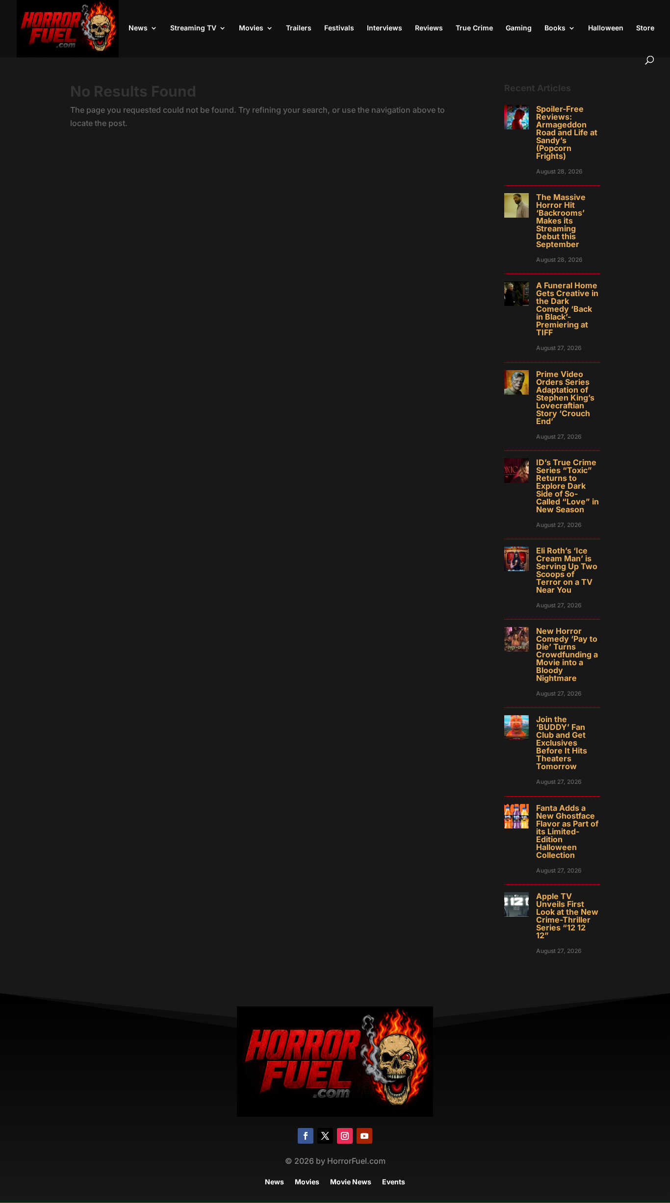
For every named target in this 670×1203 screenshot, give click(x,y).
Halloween (605, 28)
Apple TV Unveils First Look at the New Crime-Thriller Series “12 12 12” (567, 915)
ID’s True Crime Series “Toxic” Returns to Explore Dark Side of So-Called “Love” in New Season (567, 485)
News (138, 28)
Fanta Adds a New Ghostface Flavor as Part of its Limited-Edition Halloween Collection (567, 831)
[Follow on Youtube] (364, 1136)
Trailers (298, 28)
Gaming (519, 28)
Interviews (384, 28)
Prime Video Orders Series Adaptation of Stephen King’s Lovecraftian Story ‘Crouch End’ (565, 397)
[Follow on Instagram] (345, 1136)
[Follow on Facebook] (305, 1136)
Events (393, 1182)
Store (645, 28)
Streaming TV (193, 28)
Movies (251, 28)
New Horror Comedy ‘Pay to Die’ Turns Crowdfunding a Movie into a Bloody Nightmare (567, 654)
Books (555, 28)
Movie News (350, 1182)
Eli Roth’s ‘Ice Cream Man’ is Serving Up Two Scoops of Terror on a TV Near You (566, 570)
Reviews (429, 28)
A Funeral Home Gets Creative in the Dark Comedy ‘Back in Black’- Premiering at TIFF (567, 308)
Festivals (339, 28)
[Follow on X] (325, 1136)
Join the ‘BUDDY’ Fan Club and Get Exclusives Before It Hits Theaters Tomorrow (561, 742)
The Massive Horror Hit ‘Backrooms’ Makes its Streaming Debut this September (561, 220)
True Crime (474, 28)
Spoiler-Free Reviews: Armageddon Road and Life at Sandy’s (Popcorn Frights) (566, 132)
